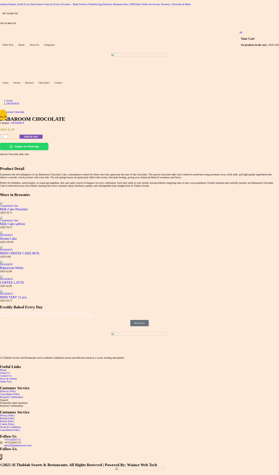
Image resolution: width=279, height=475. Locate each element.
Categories (49, 45)
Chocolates (44, 82)
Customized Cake (9, 205)
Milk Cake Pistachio (14, 209)
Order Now (8, 45)
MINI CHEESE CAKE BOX (19, 253)
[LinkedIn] (139, 458)
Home (22, 45)
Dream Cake (8, 238)
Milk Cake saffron (12, 224)
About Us (34, 45)
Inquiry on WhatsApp (27, 146)
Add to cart (31, 136)
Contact (58, 82)
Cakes (5, 82)
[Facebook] (139, 452)
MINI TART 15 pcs (13, 297)
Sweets (16, 82)
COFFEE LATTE (12, 282)
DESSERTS (12, 103)
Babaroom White (11, 268)
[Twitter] (139, 455)
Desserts (29, 82)
